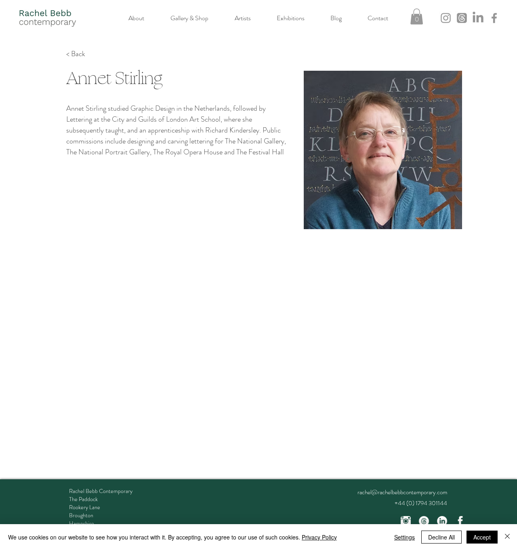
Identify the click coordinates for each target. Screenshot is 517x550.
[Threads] (462, 18)
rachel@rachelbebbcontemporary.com (402, 492)
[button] (416, 16)
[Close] (507, 537)
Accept (482, 537)
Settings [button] (404, 537)
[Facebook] (494, 18)
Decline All (441, 537)
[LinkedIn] (478, 18)
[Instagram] (445, 18)
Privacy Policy (319, 537)
